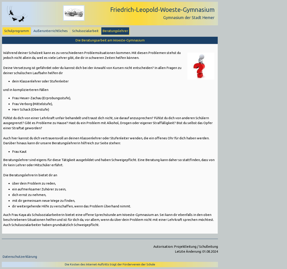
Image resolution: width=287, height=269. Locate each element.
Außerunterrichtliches (50, 31)
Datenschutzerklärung (19, 256)
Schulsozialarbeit (85, 31)
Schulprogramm (16, 31)
